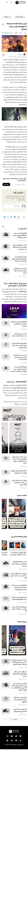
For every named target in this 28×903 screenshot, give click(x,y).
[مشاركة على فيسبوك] (14, 217)
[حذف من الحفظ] (3, 54)
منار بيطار (20, 54)
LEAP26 (6, 17)
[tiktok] (20, 740)
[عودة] (3, 24)
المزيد (15, 719)
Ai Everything (19, 17)
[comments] (24, 217)
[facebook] (20, 736)
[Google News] (12, 740)
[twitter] (16, 736)
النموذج (17, 404)
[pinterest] (16, 740)
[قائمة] (7, 2)
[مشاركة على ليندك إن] (4, 217)
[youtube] (12, 736)
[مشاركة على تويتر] (11, 217)
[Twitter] (7, 740)
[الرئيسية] (25, 32)
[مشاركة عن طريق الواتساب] (8, 217)
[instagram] (7, 736)
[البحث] (10, 2)
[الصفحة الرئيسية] (20, 2)
